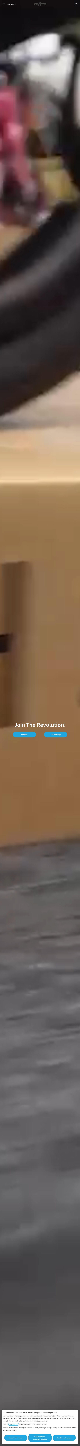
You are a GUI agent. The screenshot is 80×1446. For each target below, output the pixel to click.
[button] (76, 4)
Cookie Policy (13, 1424)
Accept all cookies (15, 1438)
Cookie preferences (64, 1438)
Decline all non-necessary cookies (40, 1438)
